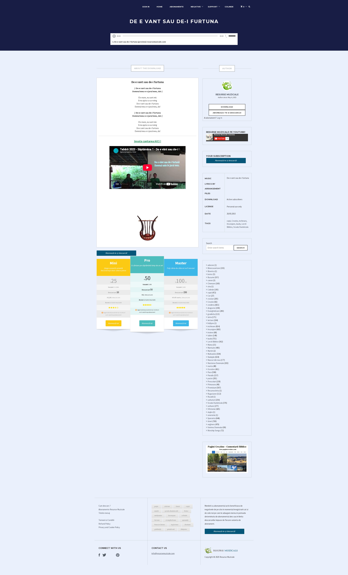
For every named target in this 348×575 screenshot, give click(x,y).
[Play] (114, 36)
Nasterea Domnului (216, 363)
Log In (219, 118)
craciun (211, 298)
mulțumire (158, 515)
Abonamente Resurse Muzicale (112, 509)
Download (227, 107)
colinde (184, 515)
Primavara (212, 384)
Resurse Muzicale (227, 94)
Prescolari (212, 381)
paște (156, 506)
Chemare (211, 283)
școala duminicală (171, 511)
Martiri (210, 351)
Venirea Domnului (215, 427)
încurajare (171, 515)
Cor (209, 295)
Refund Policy (104, 523)
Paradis (211, 375)
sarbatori (211, 400)
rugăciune (174, 524)
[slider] (232, 35)
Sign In (145, 7)
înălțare (211, 323)
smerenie (211, 415)
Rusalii (210, 396)
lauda (238, 224)
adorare (211, 265)
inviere (210, 332)
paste (210, 378)
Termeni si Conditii (106, 520)
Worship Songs (214, 430)
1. (139, 42)
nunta (210, 366)
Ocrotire (211, 369)
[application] (174, 36)
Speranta (211, 418)
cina (209, 286)
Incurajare (231, 224)
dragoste (211, 308)
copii (229, 221)
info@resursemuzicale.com (163, 553)
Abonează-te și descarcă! (116, 253)
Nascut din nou (214, 360)
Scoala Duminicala (240, 227)
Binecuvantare (214, 268)
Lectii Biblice (213, 341)
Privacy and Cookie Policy (109, 527)
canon (210, 280)
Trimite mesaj (104, 513)
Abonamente (177, 7)
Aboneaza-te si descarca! (227, 113)
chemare (187, 524)
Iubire (210, 335)
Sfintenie (211, 409)
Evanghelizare (213, 311)
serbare (211, 406)
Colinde (229, 7)
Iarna (210, 317)
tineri (210, 421)
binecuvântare (159, 524)
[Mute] (226, 36)
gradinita (211, 314)
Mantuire (211, 347)
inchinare (243, 221)
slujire (210, 412)
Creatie (235, 221)
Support (212, 7)
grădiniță (157, 529)
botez (210, 274)
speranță (185, 520)
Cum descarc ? (105, 505)
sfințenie (184, 529)
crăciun (167, 506)
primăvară (171, 529)
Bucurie (211, 277)
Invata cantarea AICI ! (147, 141)
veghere (211, 424)
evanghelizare (171, 520)
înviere (157, 520)
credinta (211, 305)
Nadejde (211, 357)
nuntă (156, 511)
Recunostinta (213, 390)
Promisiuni (212, 387)
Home (159, 7)
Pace (210, 372)
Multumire (212, 354)
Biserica (211, 271)
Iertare (210, 320)
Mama (210, 344)
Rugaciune (212, 393)
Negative (196, 7)
